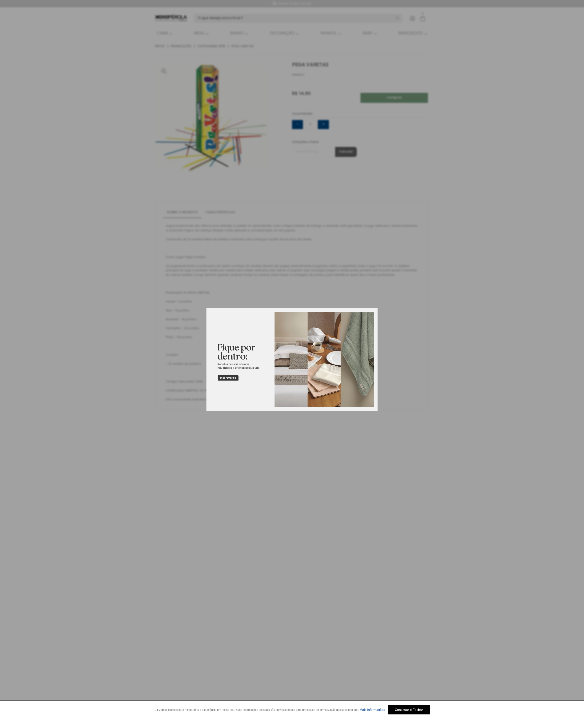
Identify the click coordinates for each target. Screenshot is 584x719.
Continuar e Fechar (409, 709)
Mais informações (372, 709)
